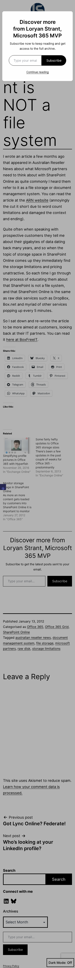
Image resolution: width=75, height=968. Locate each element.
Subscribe (53, 60)
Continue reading (37, 72)
